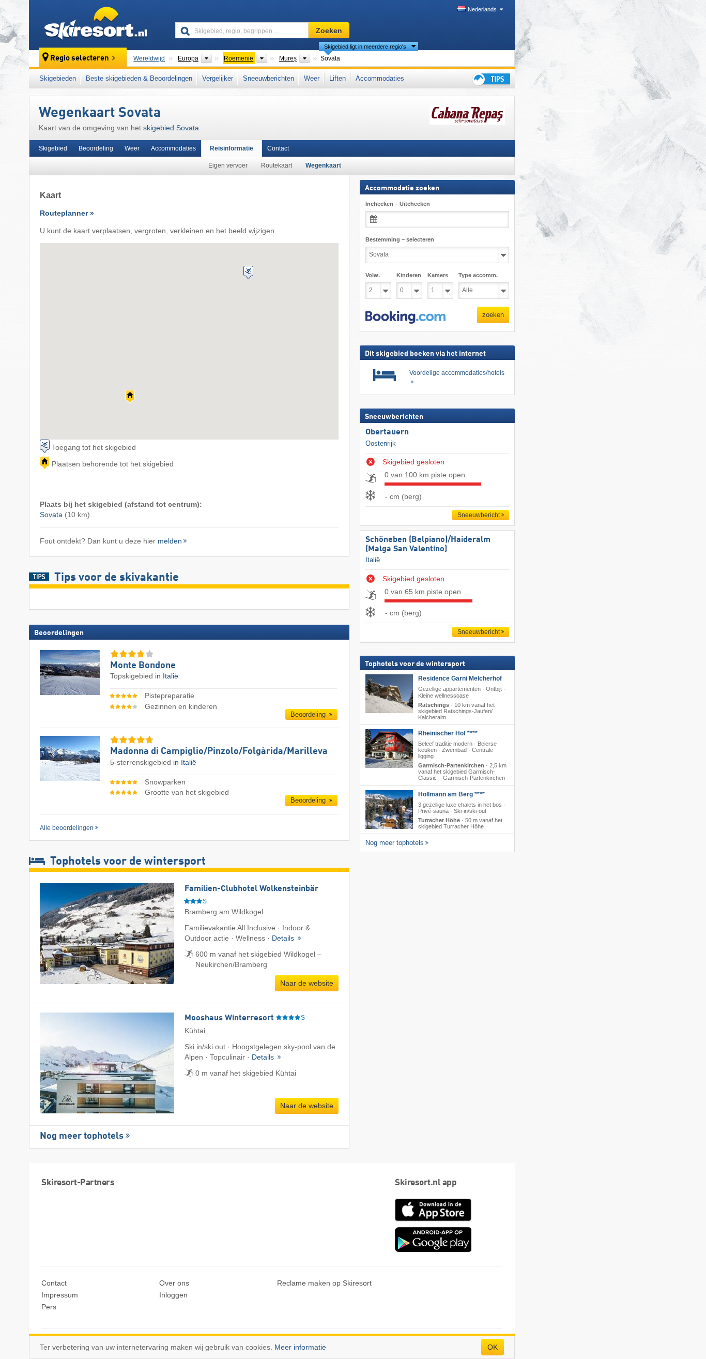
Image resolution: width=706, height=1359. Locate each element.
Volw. (372, 275)
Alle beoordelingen (67, 828)
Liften (337, 78)
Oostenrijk (380, 443)
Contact (278, 148)
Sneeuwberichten (268, 78)
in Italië (166, 676)
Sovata (51, 514)
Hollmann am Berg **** (451, 793)
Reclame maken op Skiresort (324, 1283)
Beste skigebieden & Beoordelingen (139, 78)
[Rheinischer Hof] (389, 748)
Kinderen (408, 275)
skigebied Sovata (171, 128)
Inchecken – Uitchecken (397, 204)
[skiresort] (97, 25)
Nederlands (482, 9)
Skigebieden (57, 78)
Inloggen (173, 1295)
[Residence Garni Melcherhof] (389, 693)
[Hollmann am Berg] (389, 809)
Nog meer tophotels (82, 1136)
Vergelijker (217, 78)
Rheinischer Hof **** (448, 733)
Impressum (59, 1295)
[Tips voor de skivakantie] (490, 78)
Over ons (174, 1283)
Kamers (437, 275)
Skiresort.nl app (425, 1183)
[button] (405, 317)
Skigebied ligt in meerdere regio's (365, 46)
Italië (372, 560)
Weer (311, 78)
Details (284, 938)
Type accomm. (478, 275)
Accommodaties (380, 78)
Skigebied (53, 148)
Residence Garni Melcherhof (460, 678)
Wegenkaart (323, 165)
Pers (48, 1307)
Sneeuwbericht (478, 515)
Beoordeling (96, 148)
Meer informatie (300, 1347)
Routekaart (276, 165)
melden (170, 541)
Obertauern (387, 432)
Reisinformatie (231, 148)
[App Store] (433, 1222)
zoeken (493, 315)
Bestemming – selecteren (399, 239)
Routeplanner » (67, 213)
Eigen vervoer (228, 165)
